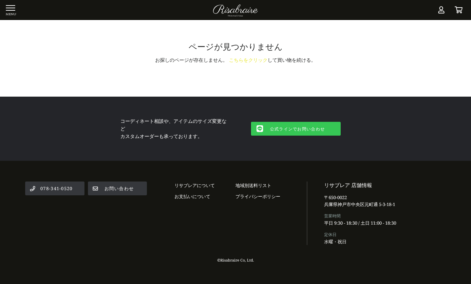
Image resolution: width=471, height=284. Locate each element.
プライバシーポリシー (258, 196)
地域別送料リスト (253, 185)
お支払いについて (192, 196)
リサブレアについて (194, 185)
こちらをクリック (248, 60)
